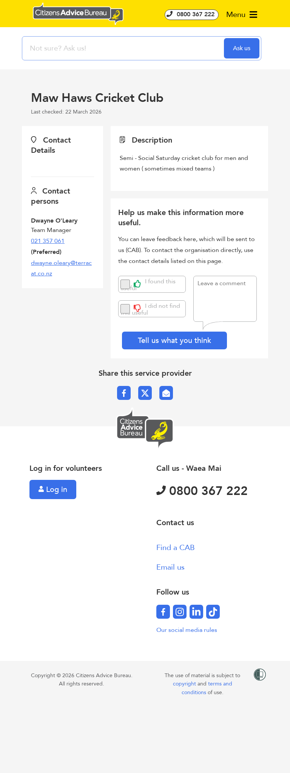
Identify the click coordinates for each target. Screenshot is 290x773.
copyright (185, 683)
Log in (55, 489)
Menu (237, 14)
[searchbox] (124, 48)
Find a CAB (175, 547)
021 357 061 (48, 241)
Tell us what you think (174, 340)
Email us (170, 567)
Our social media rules (186, 630)
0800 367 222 (194, 14)
